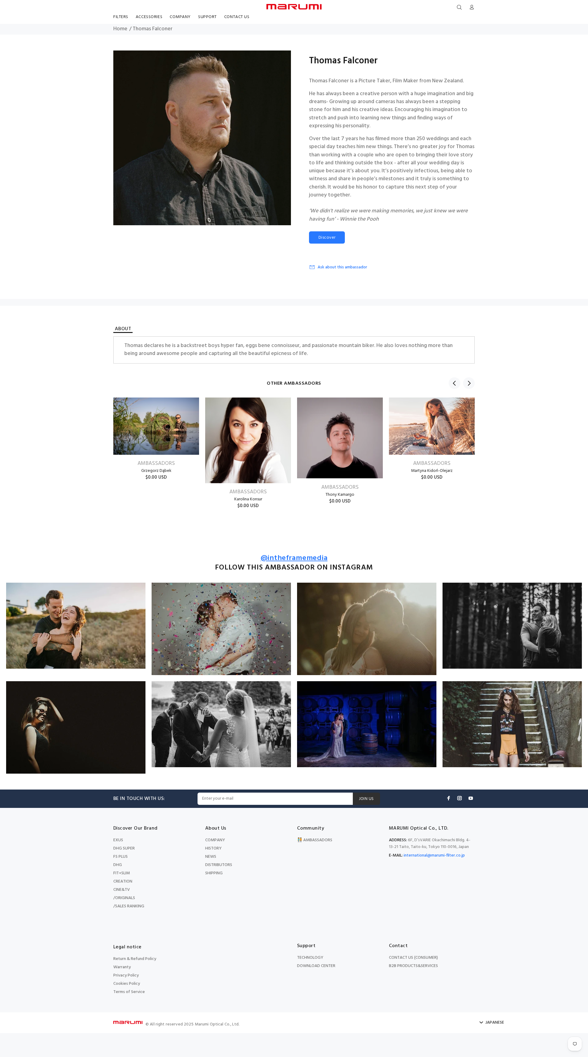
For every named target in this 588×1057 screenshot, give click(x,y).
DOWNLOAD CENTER (316, 965)
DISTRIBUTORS (218, 864)
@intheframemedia (294, 558)
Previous (454, 383)
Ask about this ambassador (342, 267)
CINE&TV (121, 889)
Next (469, 383)
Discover (326, 237)
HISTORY (213, 848)
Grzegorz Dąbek (156, 470)
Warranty (122, 967)
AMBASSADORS (156, 463)
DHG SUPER (124, 848)
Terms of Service (129, 991)
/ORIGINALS (124, 898)
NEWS (210, 856)
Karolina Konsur (248, 499)
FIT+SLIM (121, 873)
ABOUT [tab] (123, 330)
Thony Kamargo (340, 494)
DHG (117, 864)
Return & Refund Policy (134, 958)
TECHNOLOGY (310, 957)
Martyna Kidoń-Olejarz (432, 470)
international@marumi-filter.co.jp (434, 855)
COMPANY (215, 840)
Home (120, 29)
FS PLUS (120, 856)
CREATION (122, 881)
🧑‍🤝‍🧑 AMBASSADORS (314, 840)
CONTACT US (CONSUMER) (413, 957)
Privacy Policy (126, 975)
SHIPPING (214, 873)
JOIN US (366, 798)
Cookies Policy (126, 983)
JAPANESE (494, 1022)
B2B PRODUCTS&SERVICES (413, 965)
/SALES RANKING (128, 906)
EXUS (118, 840)
